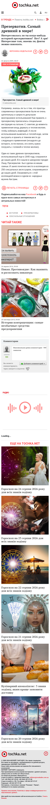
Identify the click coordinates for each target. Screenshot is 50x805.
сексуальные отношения (22, 216)
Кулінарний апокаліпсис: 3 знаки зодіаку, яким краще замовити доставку (23, 689)
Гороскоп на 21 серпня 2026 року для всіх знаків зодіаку (23, 638)
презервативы (31, 213)
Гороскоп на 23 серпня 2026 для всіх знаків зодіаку (22, 539)
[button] (40, 12)
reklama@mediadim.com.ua (39, 777)
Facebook (31, 194)
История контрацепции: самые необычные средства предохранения (22, 326)
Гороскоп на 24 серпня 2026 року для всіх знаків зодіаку (23, 490)
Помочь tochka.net (24, 19)
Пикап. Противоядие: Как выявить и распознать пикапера (24, 270)
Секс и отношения (10, 64)
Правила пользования (8, 791)
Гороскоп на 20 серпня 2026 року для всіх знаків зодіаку (23, 740)
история (13, 213)
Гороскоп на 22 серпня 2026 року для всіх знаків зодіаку (23, 589)
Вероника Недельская (21, 51)
